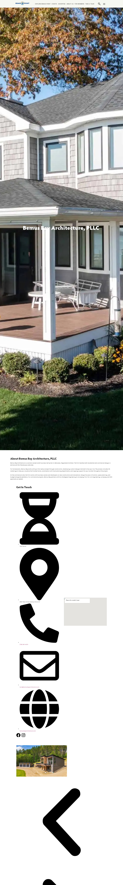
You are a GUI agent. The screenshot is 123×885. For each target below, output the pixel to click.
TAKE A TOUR (89, 4)
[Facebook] (18, 735)
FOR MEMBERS (79, 4)
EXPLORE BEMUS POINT (43, 4)
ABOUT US (70, 4)
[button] (61, 822)
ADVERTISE (61, 4)
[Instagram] (23, 735)
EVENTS (54, 4)
